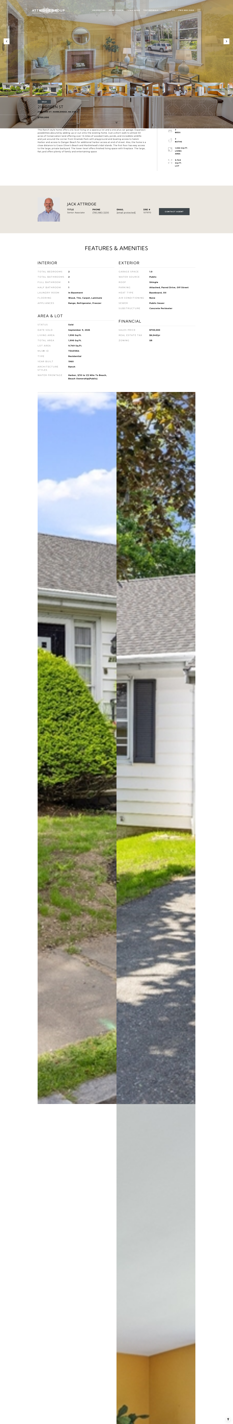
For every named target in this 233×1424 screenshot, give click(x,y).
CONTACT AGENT (174, 212)
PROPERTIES (99, 10)
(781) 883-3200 (100, 212)
